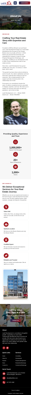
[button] (15, 3)
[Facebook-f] (3, 347)
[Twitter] (7, 347)
